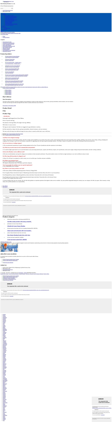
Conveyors (28, 273)
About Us (4, 27)
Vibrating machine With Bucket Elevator (12, 134)
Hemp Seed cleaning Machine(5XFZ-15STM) (13, 82)
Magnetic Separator (8, 21)
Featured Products (6, 37)
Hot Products (20, 272)
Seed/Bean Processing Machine (11, 16)
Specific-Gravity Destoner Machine (36, 273)
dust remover (5, 186)
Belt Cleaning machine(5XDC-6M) (11, 78)
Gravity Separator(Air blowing (10, 17)
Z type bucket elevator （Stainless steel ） (13, 63)
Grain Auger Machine (9, 72)
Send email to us (6, 105)
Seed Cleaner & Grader (9, 15)
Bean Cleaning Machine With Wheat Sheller (15, 133)
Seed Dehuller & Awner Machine (9, 50)
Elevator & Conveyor (9, 25)
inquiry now (2, 257)
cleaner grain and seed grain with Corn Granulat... (19, 230)
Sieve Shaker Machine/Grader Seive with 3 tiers (14, 85)
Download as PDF (12, 105)
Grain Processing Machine (14, 273)
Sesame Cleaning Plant (9, 60)
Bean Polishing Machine (9, 20)
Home (4, 13)
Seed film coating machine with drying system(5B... (19, 221)
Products (4, 14)
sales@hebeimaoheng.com (8, 10)
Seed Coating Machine (9, 18)
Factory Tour (7, 28)
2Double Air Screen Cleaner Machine (12, 66)
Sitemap (25, 272)
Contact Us (5, 29)
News (4, 26)
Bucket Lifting (46, 273)
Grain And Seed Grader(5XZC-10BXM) (17, 239)
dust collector (5, 185)
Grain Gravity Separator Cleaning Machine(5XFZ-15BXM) (16, 75)
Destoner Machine (8, 22)
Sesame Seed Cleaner (4, 273)
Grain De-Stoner (22, 273)
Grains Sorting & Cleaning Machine (11, 57)
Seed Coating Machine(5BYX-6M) (11, 69)
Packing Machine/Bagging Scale (11, 19)
